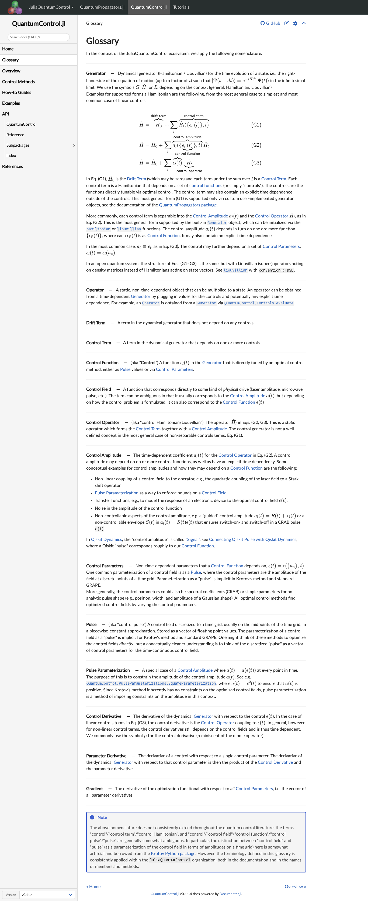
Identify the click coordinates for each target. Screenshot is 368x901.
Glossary (10, 60)
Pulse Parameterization (116, 493)
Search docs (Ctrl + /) (25, 37)
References (12, 166)
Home (7, 49)
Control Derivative (103, 716)
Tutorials (181, 7)
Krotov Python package (173, 853)
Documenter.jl (230, 894)
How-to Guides (16, 92)
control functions (205, 186)
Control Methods (18, 82)
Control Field (98, 389)
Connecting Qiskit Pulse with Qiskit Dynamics (252, 539)
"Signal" (193, 539)
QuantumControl (21, 124)
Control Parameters (281, 246)
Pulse (125, 369)
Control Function (163, 236)
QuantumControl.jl (149, 7)
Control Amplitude (210, 216)
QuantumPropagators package (188, 205)
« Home (93, 887)
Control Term (273, 179)
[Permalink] (111, 817)
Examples (11, 103)
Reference (15, 135)
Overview (11, 71)
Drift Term (136, 179)
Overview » (295, 887)
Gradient (94, 789)
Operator (95, 290)
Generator (96, 73)
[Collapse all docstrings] (304, 23)
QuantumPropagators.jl (102, 7)
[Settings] (295, 23)
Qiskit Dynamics (106, 539)
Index (11, 156)
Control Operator (271, 216)
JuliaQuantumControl (49, 7)
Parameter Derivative (106, 756)
